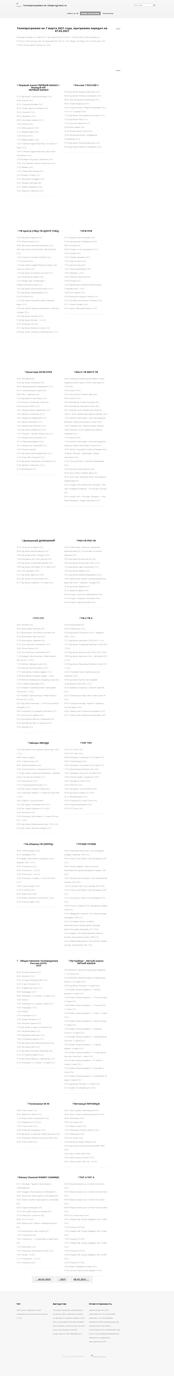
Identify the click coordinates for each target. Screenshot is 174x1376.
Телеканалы (107, 13)
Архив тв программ (90, 13)
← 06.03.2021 (43, 1279)
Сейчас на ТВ (72, 13)
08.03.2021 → (81, 1279)
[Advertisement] (62, 65)
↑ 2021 (62, 1279)
